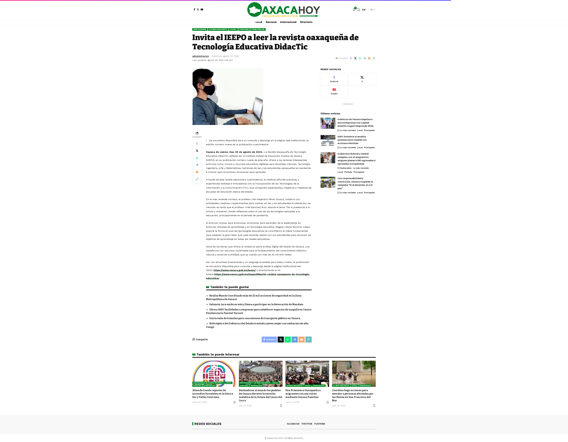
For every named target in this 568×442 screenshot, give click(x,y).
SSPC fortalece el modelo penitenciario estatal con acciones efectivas (352, 139)
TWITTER (306, 423)
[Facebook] (194, 9)
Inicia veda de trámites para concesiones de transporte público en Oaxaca (254, 318)
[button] (358, 9)
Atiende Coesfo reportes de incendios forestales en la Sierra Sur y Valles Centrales (212, 394)
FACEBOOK (293, 423)
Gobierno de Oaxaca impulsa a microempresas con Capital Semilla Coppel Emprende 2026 (355, 122)
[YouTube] (202, 9)
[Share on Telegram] (364, 58)
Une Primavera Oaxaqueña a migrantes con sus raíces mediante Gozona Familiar (303, 394)
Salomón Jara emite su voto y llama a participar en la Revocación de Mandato (256, 304)
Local (233, 29)
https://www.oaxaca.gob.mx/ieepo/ (235, 270)
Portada (244, 29)
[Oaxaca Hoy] (284, 9)
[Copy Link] (374, 58)
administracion (200, 56)
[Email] (369, 58)
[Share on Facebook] (351, 58)
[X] (198, 9)
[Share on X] (355, 58)
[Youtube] (334, 91)
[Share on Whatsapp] (360, 58)
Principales (257, 29)
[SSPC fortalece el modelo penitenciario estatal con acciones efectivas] (328, 140)
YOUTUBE (319, 423)
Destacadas (199, 29)
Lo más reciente (218, 29)
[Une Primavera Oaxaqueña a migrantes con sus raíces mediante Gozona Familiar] (307, 374)
